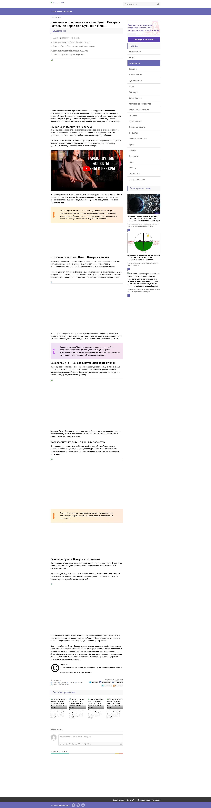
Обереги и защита (137, 127)
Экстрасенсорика (137, 179)
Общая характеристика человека (65, 38)
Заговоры (133, 92)
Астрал (132, 57)
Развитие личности (138, 139)
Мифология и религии (139, 109)
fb (73, 805)
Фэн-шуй (133, 168)
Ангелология (135, 51)
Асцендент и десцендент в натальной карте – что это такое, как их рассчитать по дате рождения (143, 257)
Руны (131, 144)
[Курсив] (63, 744)
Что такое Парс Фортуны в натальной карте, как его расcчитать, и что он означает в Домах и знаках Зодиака (143, 283)
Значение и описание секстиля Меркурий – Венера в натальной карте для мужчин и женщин (58, 714)
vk (83, 805)
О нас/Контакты (119, 800)
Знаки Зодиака (136, 98)
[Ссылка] (85, 744)
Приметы (133, 133)
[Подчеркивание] (66, 744)
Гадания (133, 69)
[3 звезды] (71, 682)
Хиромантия (134, 173)
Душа (131, 86)
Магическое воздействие (141, 104)
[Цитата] (79, 744)
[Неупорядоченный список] (76, 744)
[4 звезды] (79, 682)
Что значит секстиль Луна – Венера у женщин (70, 42)
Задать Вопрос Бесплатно (61, 11)
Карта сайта (131, 800)
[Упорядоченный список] (73, 744)
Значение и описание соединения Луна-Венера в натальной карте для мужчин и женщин (76, 714)
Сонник (132, 150)
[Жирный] (60, 744)
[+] (91, 744)
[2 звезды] (62, 682)
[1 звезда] (54, 682)
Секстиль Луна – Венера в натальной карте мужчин (73, 46)
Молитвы (133, 115)
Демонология (135, 80)
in (78, 805)
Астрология (134, 63)
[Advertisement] (87, 240)
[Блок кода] (82, 744)
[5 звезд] (54, 684)
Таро (131, 162)
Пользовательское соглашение (149, 800)
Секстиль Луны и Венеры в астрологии (68, 55)
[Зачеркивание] (69, 744)
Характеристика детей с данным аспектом (69, 50)
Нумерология (135, 121)
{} (88, 744)
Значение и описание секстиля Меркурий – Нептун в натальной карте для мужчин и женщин (114, 714)
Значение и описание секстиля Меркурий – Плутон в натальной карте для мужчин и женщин (95, 714)
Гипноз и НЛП (135, 75)
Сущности (133, 156)
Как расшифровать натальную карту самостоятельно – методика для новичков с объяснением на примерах (143, 218)
